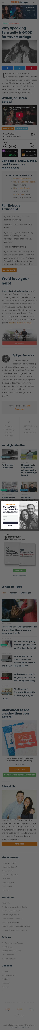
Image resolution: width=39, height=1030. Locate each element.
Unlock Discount (10, 522)
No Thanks (10, 525)
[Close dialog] (36, 503)
